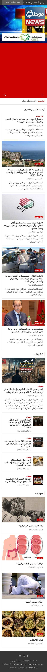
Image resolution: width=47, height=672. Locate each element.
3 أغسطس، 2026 (37, 396)
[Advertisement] (23, 67)
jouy (30, 126)
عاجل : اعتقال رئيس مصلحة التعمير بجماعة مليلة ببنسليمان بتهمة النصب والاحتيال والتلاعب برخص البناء (24, 279)
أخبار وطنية (39, 116)
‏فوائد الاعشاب (36, 640)
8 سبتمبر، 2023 (37, 285)
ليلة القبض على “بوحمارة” (31, 525)
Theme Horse (20, 664)
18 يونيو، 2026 (38, 529)
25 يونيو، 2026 (26, 469)
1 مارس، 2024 (38, 232)
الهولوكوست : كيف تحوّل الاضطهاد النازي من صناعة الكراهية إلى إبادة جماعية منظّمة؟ (20, 424)
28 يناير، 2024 (38, 605)
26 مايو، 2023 (38, 335)
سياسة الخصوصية (35, 664)
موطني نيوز (40, 27)
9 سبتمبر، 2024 (37, 126)
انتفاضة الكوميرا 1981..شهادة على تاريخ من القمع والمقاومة (18, 480)
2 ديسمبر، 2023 (37, 643)
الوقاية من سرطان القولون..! (29, 563)
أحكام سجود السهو (34, 602)
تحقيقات (38, 354)
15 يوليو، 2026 (26, 431)
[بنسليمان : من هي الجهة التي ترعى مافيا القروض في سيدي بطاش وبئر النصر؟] (23, 313)
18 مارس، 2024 (37, 567)
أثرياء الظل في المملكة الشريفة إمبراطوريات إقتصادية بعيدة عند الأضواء (17, 462)
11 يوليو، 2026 (26, 450)
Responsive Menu (14, 2)
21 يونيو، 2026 (26, 485)
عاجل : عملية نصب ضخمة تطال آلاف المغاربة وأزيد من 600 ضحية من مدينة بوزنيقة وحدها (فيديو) (23, 225)
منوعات (39, 493)
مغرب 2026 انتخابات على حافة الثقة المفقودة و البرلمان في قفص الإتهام (18, 443)
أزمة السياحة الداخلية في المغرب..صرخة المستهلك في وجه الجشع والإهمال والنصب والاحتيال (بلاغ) (24, 172)
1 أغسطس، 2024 (37, 179)
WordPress (32, 668)
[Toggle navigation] (41, 95)
